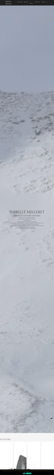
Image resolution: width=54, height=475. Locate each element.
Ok (24, 473)
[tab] (49, 418)
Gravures (26, 2)
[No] (52, 472)
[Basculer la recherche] (47, 3)
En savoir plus (28, 473)
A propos (31, 3)
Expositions (37, 2)
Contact (43, 2)
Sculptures (19, 2)
